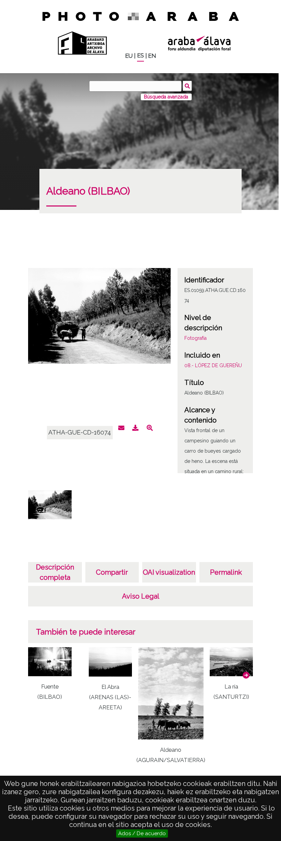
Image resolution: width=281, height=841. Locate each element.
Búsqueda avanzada (166, 96)
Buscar (187, 86)
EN (152, 56)
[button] (246, 675)
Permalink (226, 572)
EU (129, 56)
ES (140, 55)
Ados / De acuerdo (142, 833)
